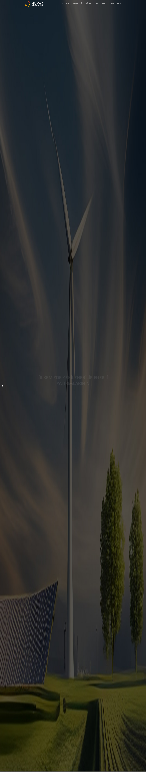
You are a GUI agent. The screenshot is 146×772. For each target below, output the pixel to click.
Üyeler (111, 3)
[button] (66, 3)
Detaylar (73, 392)
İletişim (119, 3)
